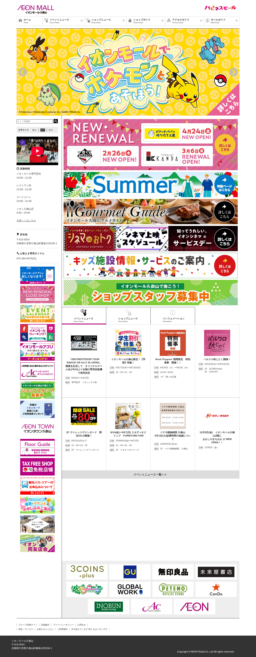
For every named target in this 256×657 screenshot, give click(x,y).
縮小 (34, 130)
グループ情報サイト (27, 625)
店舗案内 (45, 625)
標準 (43, 130)
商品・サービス (25, 629)
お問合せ (81, 625)
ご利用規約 (62, 629)
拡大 (51, 130)
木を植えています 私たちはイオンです (89, 629)
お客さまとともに (45, 629)
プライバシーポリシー (63, 625)
